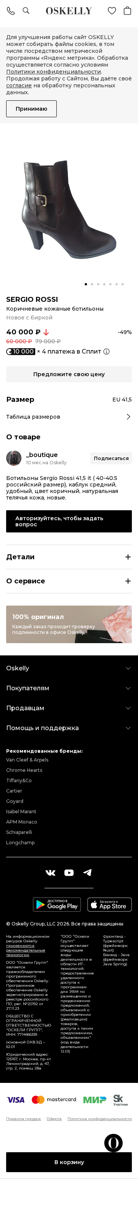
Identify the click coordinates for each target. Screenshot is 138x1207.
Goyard (14, 801)
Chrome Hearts (24, 770)
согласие (19, 85)
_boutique (42, 455)
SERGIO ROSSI (32, 299)
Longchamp (20, 842)
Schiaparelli (19, 832)
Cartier (14, 791)
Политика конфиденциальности (99, 1119)
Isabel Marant (21, 811)
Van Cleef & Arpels (27, 760)
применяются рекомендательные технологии (25, 950)
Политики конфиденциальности (53, 71)
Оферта (54, 1119)
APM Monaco (21, 822)
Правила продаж (23, 1119)
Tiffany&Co (19, 780)
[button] (86, 284)
